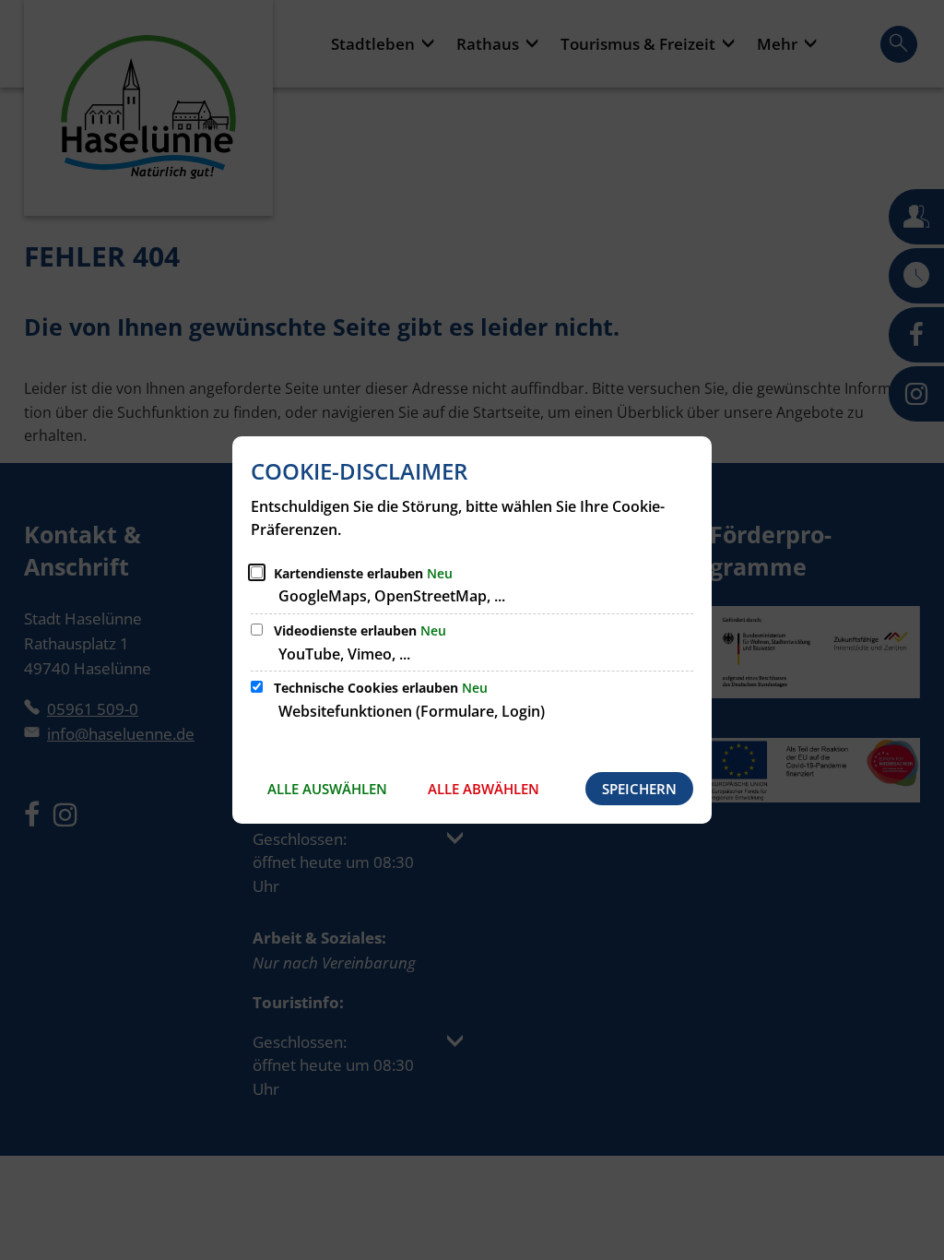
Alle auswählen (327, 788)
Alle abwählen (483, 788)
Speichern (639, 788)
